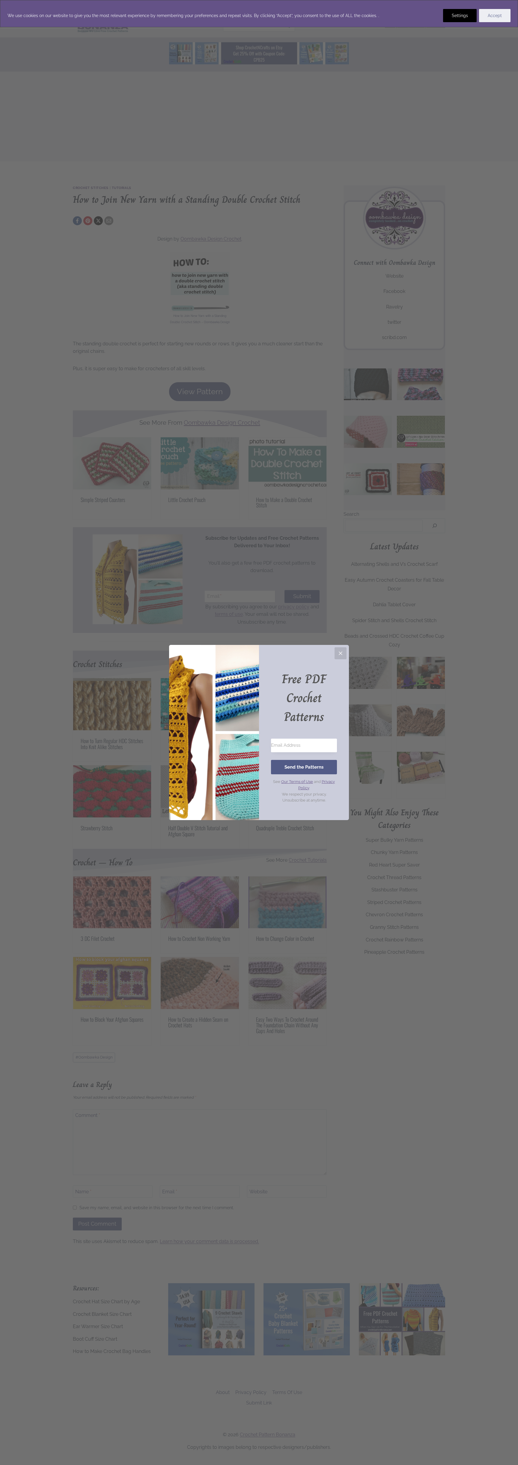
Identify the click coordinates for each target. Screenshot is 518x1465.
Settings (460, 15)
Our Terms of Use (297, 781)
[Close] (341, 653)
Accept (495, 15)
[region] (259, 13)
